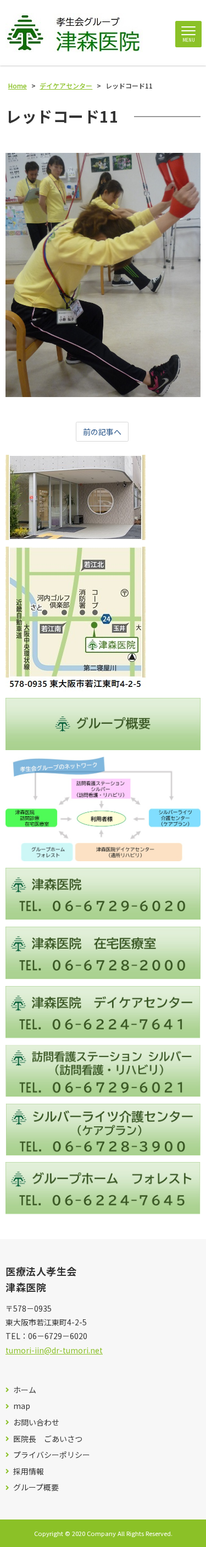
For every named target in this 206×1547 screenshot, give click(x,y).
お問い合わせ (36, 1422)
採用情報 (28, 1471)
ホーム (24, 1390)
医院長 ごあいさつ (47, 1439)
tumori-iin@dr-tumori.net (54, 1350)
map (21, 1406)
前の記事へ (102, 431)
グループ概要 (36, 1487)
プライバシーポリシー (51, 1455)
